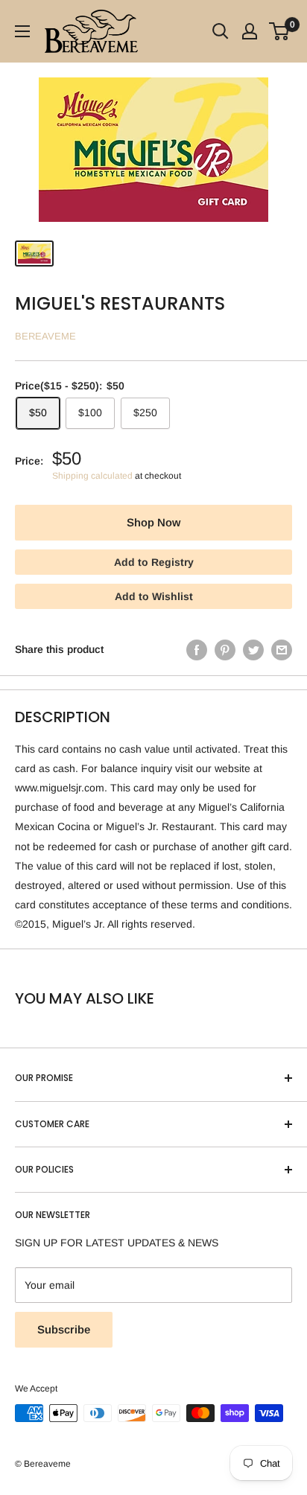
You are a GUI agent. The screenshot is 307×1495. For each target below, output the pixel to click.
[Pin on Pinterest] (225, 649)
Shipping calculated (92, 476)
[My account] (249, 31)
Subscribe (63, 1329)
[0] (279, 31)
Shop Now (153, 522)
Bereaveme (45, 336)
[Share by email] (281, 649)
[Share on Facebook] (196, 649)
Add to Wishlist (154, 596)
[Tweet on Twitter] (253, 649)
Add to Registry (154, 562)
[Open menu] (22, 31)
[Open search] (220, 31)
